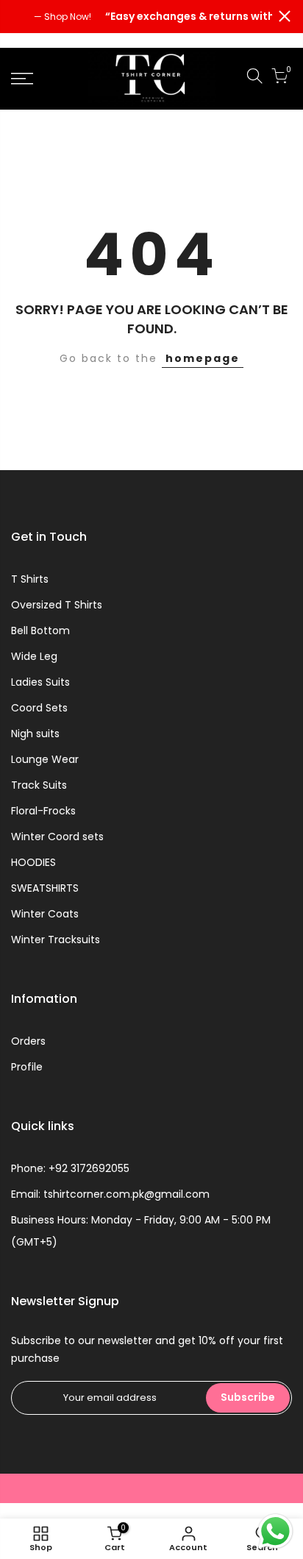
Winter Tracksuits (55, 939)
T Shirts (30, 579)
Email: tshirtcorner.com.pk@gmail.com (110, 1194)
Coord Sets (39, 707)
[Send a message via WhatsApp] (275, 1531)
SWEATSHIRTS (45, 888)
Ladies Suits (40, 682)
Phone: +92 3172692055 (70, 1168)
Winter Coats (45, 913)
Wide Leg (34, 656)
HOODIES (33, 862)
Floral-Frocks (43, 810)
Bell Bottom (40, 630)
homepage (202, 358)
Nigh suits (35, 733)
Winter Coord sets (57, 836)
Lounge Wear (45, 759)
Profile (27, 1066)
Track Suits (39, 785)
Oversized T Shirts (56, 604)
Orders (28, 1041)
